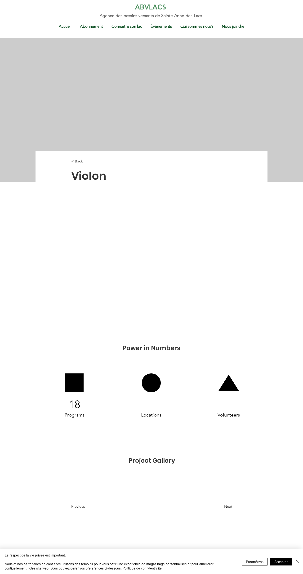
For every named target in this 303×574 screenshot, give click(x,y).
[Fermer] (297, 561)
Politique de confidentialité (142, 568)
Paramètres (254, 561)
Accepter (281, 561)
